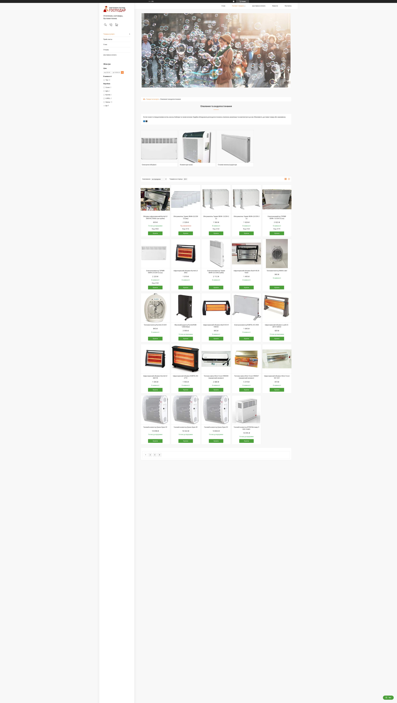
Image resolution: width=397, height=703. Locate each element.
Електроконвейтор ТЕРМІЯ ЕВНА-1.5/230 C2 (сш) (277, 217)
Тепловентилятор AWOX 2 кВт (277, 271)
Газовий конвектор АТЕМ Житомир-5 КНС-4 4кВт (246, 428)
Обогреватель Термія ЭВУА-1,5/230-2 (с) (216, 217)
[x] (146, 121)
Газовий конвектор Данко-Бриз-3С (155, 427)
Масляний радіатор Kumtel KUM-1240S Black (186, 326)
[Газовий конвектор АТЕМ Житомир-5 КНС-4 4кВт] (246, 410)
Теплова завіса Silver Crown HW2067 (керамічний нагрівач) (246, 377)
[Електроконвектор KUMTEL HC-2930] (246, 307)
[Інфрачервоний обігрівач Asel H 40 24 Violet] (246, 253)
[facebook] (144, 121)
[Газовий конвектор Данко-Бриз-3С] (155, 410)
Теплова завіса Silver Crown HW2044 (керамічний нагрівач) (216, 377)
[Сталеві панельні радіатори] (235, 148)
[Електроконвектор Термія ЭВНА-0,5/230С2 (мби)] (216, 253)
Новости (275, 6)
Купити (155, 233)
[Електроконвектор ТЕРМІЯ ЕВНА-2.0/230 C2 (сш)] (155, 253)
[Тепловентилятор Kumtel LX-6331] (155, 307)
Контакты (288, 6)
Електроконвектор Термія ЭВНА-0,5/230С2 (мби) (216, 272)
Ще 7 (107, 106)
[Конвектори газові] (197, 148)
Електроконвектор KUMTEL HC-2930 (246, 325)
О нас (105, 44)
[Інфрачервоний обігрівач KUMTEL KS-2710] (185, 358)
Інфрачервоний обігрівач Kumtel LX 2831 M (155, 377)
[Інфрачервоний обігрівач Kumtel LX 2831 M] (155, 358)
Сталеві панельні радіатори (227, 165)
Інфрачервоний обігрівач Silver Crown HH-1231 (277, 377)
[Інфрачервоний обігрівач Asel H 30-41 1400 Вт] (216, 307)
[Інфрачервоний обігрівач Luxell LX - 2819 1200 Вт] (276, 307)
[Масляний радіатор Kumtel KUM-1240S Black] (185, 307)
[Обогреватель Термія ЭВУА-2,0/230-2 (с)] (246, 199)
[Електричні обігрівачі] (159, 148)
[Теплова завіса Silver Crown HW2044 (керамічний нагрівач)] (216, 358)
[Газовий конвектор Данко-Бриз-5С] (216, 410)
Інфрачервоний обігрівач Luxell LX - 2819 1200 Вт (277, 326)
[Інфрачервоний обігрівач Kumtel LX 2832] (185, 253)
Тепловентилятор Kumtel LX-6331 (155, 325)
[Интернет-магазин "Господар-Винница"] (116, 9)
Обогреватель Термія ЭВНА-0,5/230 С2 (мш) (185, 217)
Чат (390, 697)
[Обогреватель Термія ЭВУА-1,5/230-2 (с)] (216, 199)
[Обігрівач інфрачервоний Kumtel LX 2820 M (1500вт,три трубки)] (155, 199)
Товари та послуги (152, 99)
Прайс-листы (107, 39)
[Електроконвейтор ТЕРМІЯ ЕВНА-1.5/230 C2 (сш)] (276, 199)
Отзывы (106, 50)
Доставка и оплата (109, 55)
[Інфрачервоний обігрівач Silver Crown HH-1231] (276, 358)
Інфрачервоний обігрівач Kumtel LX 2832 (186, 272)
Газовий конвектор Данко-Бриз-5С (216, 427)
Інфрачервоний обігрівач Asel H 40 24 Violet (246, 272)
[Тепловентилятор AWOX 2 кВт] (276, 253)
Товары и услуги (108, 34)
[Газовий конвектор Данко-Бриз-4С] (185, 410)
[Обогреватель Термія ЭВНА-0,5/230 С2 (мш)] (185, 199)
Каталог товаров (238, 6)
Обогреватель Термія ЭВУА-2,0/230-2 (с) (246, 217)
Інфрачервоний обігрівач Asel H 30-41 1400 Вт (216, 326)
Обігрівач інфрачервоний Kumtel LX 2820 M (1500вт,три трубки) (155, 217)
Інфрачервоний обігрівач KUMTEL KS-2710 (185, 377)
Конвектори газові (186, 165)
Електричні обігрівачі (149, 165)
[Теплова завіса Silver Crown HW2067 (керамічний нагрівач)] (246, 358)
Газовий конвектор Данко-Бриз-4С (186, 427)
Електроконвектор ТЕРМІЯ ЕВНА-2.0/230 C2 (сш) (155, 272)
